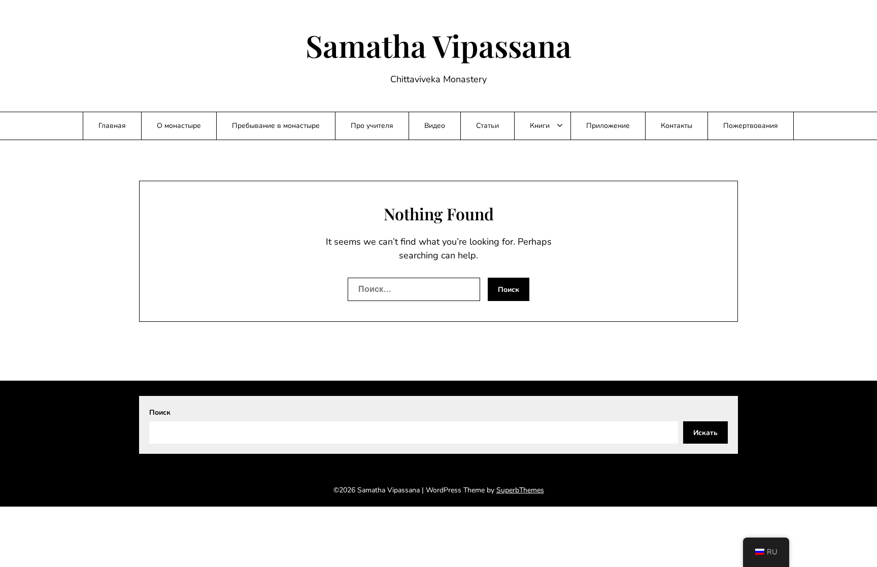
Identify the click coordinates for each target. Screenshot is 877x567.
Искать (705, 433)
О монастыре (179, 125)
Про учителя (372, 125)
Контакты (676, 125)
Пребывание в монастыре (276, 125)
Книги (540, 125)
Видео (434, 125)
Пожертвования (750, 125)
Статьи (487, 125)
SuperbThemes (520, 490)
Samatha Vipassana (438, 45)
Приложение (608, 125)
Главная (112, 125)
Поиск (160, 412)
